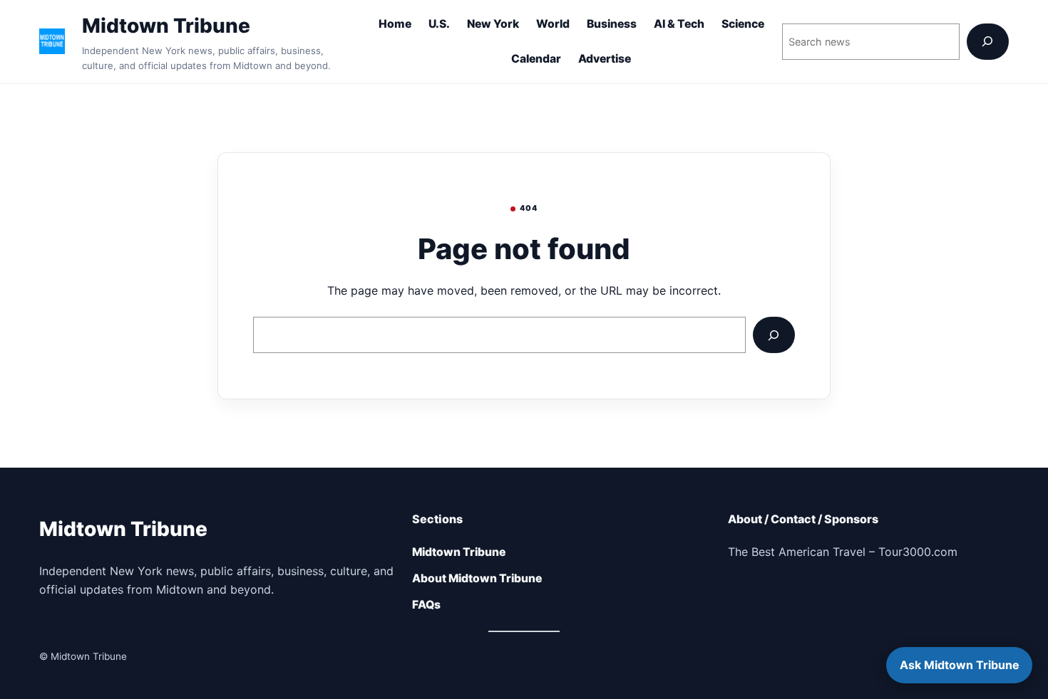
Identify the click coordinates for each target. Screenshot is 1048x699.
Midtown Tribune (166, 26)
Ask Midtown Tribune (959, 665)
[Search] (988, 41)
